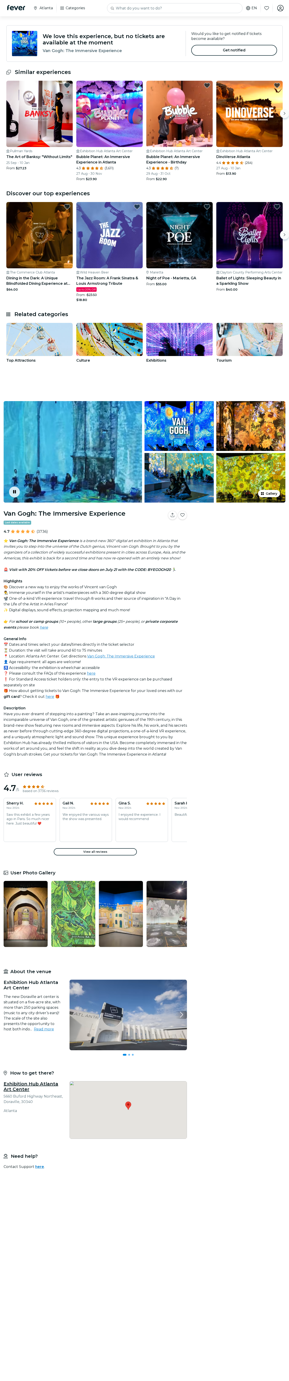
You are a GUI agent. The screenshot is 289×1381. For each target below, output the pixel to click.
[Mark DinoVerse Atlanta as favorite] (277, 85)
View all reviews (95, 851)
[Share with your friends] (172, 515)
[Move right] (284, 113)
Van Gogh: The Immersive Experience (121, 656)
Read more (44, 1029)
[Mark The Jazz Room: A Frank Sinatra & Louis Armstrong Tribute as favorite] (137, 207)
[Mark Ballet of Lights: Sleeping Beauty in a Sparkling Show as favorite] (277, 207)
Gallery (271, 494)
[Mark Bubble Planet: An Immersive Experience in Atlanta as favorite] (137, 85)
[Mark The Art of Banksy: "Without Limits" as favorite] (67, 85)
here (91, 673)
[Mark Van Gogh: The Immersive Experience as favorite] (182, 515)
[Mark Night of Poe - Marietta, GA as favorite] (207, 207)
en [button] (254, 8)
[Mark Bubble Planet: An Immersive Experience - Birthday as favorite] (207, 85)
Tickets (239, 529)
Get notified (234, 50)
